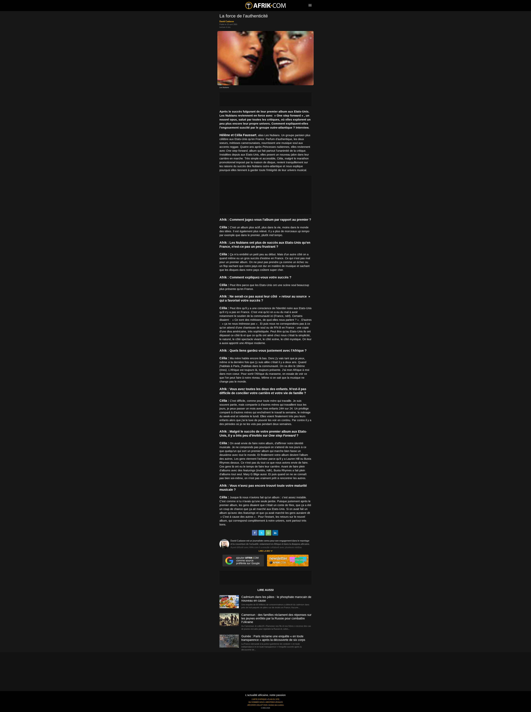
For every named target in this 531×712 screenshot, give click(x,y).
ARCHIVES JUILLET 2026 (257, 705)
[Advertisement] (265, 99)
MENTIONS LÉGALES (274, 702)
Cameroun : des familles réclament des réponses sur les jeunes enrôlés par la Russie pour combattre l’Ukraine (276, 618)
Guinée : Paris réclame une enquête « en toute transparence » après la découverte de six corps (273, 638)
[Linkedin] (275, 533)
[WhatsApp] (268, 533)
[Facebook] (254, 533)
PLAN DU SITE (273, 699)
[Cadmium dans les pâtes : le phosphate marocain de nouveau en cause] (229, 601)
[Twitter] (261, 533)
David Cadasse (226, 21)
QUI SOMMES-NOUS (256, 702)
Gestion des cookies (276, 705)
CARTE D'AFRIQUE (259, 699)
